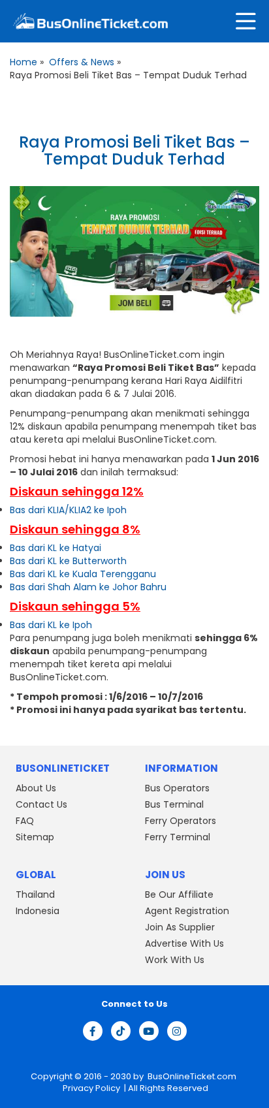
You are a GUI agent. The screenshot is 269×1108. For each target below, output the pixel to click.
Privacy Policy (90, 1088)
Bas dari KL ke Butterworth (68, 560)
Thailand (35, 894)
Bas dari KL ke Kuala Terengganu (83, 573)
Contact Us (41, 804)
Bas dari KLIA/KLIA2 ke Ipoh (68, 509)
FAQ (25, 820)
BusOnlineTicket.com (192, 1076)
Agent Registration (187, 910)
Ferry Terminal (177, 837)
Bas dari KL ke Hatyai (55, 547)
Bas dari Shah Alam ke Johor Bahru (88, 587)
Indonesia (37, 910)
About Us (36, 788)
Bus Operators (177, 788)
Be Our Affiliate (179, 894)
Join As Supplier (180, 927)
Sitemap (35, 837)
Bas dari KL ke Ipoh (51, 624)
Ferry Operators (180, 820)
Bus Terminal (174, 804)
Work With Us (174, 959)
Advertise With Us (184, 943)
